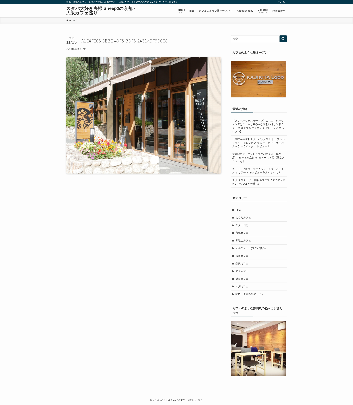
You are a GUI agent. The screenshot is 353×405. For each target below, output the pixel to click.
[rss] (279, 2)
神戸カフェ (242, 286)
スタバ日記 (242, 225)
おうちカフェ (243, 217)
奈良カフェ (242, 263)
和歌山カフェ (243, 240)
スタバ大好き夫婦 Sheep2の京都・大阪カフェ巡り (101, 10)
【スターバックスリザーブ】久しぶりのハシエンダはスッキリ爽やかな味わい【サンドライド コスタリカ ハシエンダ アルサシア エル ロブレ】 (258, 126)
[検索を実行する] (283, 38)
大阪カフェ (242, 255)
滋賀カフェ (242, 278)
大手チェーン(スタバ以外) (251, 248)
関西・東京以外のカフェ (250, 293)
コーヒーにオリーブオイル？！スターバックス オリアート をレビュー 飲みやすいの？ (258, 170)
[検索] (284, 2)
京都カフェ (242, 232)
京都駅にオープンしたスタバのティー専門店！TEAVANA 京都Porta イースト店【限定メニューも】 (258, 158)
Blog (238, 209)
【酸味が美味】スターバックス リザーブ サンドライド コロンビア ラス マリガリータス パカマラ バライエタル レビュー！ (258, 143)
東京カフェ (242, 271)
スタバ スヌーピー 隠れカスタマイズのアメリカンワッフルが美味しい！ (258, 182)
